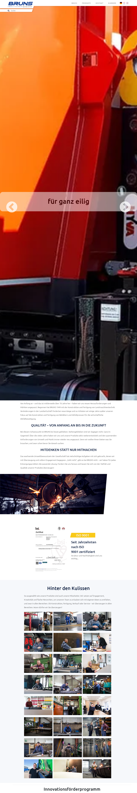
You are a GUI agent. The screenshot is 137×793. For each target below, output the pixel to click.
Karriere (112, 3)
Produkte (86, 3)
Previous (6, 202)
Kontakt (99, 3)
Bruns (74, 3)
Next (120, 202)
